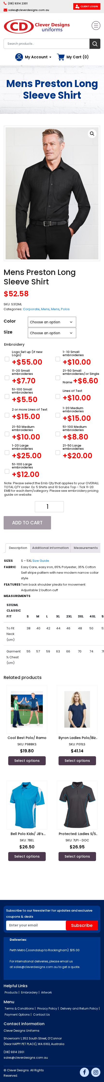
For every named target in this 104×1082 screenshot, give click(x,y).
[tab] (18, 548)
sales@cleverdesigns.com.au (28, 10)
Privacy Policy (47, 1008)
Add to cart (27, 522)
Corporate (31, 309)
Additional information (50, 547)
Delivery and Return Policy (79, 1008)
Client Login (89, 6)
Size (8, 332)
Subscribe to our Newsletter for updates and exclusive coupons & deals (49, 913)
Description (18, 547)
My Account (36, 57)
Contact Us (41, 1014)
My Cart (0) (78, 57)
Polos (65, 309)
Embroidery (29, 992)
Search (94, 44)
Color (10, 321)
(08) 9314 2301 (18, 3)
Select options (27, 760)
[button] (92, 133)
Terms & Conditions (19, 1008)
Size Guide (40, 560)
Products (11, 992)
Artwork (46, 992)
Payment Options (17, 1014)
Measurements (86, 547)
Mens (45, 309)
